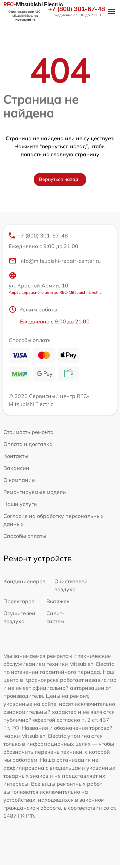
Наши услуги (20, 504)
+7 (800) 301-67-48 (76, 9)
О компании (19, 480)
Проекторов (18, 601)
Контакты (15, 456)
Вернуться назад (58, 179)
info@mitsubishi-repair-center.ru (60, 260)
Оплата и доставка (28, 444)
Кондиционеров (24, 581)
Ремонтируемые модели (34, 492)
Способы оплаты (24, 536)
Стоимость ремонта (28, 432)
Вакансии (16, 468)
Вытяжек (58, 601)
